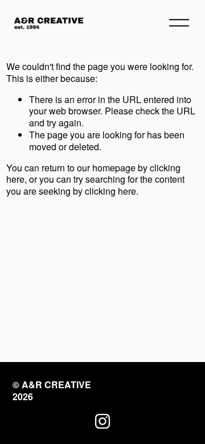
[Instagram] (102, 421)
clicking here (110, 191)
